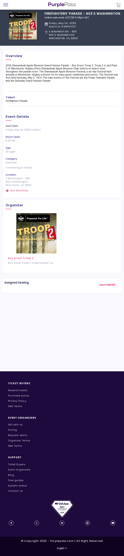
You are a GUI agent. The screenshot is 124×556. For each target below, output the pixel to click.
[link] (62, 191)
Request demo (17, 435)
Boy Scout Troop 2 (20, 258)
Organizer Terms (19, 440)
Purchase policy (18, 395)
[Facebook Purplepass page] (11, 523)
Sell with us (15, 424)
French (12, 537)
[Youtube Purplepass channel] (112, 523)
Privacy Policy (17, 401)
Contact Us (15, 491)
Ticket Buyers (17, 464)
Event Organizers (19, 469)
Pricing (12, 430)
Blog (11, 475)
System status (17, 485)
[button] (82, 35)
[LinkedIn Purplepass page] (62, 523)
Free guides (16, 480)
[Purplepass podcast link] (87, 523)
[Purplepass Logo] (62, 4)
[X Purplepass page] (36, 523)
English (61, 548)
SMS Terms (15, 406)
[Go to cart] (118, 5)
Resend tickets (17, 390)
